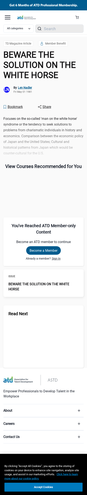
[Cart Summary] (79, 17)
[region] (43, 474)
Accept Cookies (43, 487)
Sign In (56, 258)
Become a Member (43, 251)
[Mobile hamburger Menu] (7, 17)
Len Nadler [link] (25, 87)
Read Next (18, 313)
